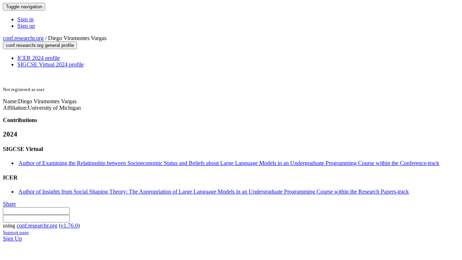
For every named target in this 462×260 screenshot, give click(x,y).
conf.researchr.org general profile (40, 45)
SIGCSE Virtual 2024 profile (50, 64)
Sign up (26, 26)
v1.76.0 (69, 225)
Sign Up (12, 238)
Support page (16, 232)
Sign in (25, 19)
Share (9, 204)
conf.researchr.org (23, 38)
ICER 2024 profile (38, 58)
